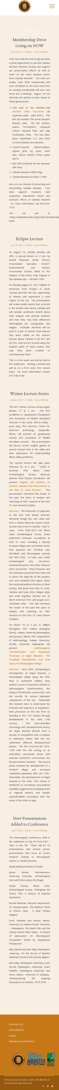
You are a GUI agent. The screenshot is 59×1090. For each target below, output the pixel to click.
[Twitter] (48, 1086)
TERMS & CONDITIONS (21, 1041)
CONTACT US (16, 1024)
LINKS (12, 1036)
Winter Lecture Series (29, 394)
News (29, 52)
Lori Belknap (42, 52)
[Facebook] (43, 1086)
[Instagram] (52, 1086)
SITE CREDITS (16, 1030)
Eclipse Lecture (29, 239)
